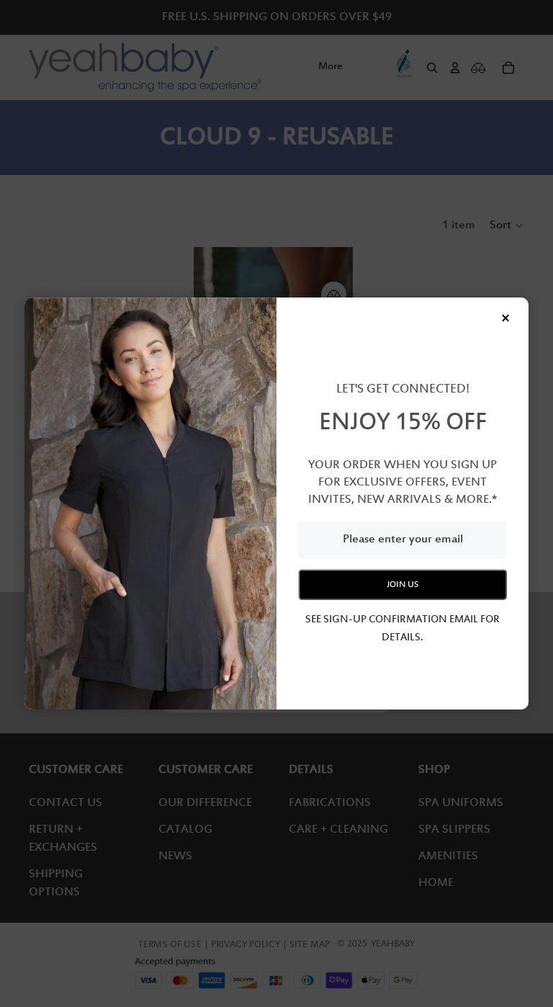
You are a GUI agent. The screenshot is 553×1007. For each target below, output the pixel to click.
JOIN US (402, 584)
